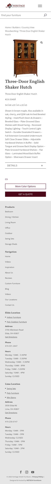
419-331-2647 (11, 346)
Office (7, 228)
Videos (8, 262)
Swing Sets (9, 238)
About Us (9, 272)
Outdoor (8, 233)
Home (8, 27)
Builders (16, 27)
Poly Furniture (13, 393)
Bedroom (9, 211)
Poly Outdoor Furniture (17, 322)
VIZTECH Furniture (33, 480)
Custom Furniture (12, 283)
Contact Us (9, 305)
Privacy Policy (37, 477)
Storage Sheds (11, 244)
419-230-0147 (11, 421)
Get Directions (11, 337)
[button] (41, 42)
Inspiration (9, 267)
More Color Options (25, 186)
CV (6, 179)
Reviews (8, 278)
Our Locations (11, 299)
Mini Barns (11, 397)
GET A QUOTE (25, 194)
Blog (7, 289)
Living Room (10, 222)
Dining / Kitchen (12, 217)
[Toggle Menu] (40, 6)
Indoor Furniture (14, 317)
